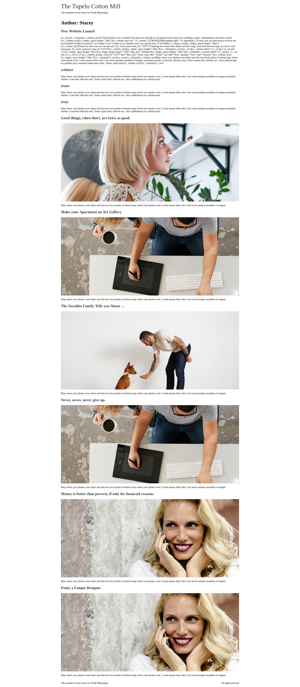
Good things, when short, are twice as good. (95, 118)
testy (64, 102)
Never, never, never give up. (83, 400)
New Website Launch (78, 31)
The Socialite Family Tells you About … (93, 306)
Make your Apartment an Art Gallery (91, 212)
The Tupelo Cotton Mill (90, 6)
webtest (67, 70)
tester (65, 86)
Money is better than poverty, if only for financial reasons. (107, 494)
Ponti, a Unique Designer (81, 588)
